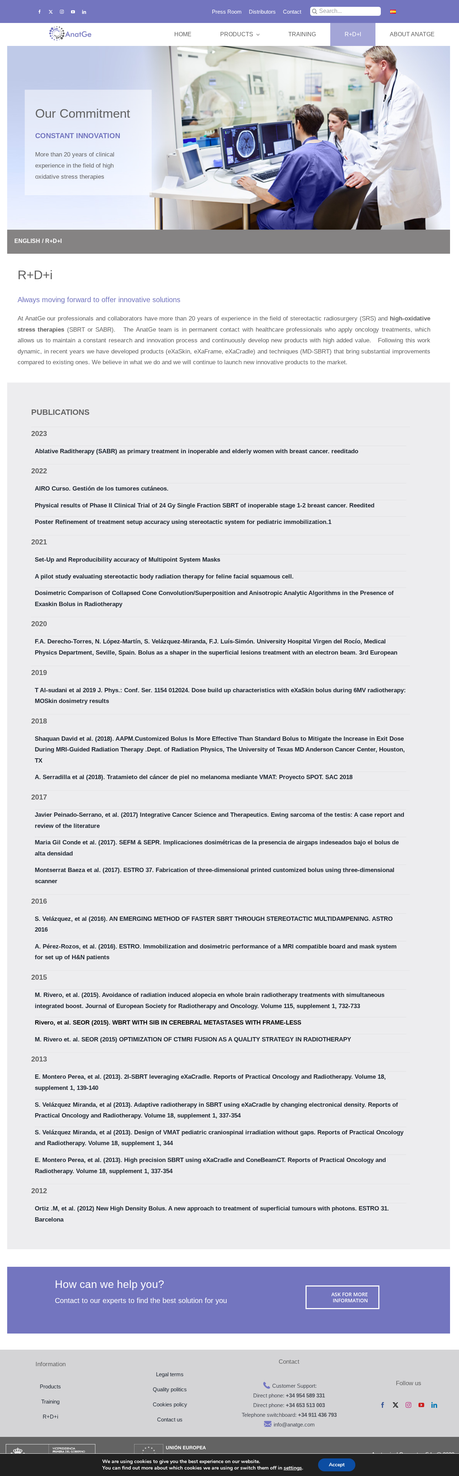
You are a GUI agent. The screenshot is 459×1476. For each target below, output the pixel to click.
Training (50, 1401)
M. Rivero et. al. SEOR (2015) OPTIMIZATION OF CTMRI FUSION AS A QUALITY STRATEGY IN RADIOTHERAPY (193, 1039)
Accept (337, 1464)
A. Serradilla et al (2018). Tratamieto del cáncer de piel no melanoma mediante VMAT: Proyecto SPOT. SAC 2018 (193, 777)
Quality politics (170, 1389)
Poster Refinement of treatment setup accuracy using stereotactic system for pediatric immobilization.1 (183, 522)
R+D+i (50, 1417)
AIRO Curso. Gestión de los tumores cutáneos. (102, 488)
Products (50, 1386)
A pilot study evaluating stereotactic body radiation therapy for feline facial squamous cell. (164, 576)
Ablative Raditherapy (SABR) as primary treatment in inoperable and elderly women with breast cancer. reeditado (196, 451)
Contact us (170, 1419)
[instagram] (62, 12)
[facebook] (40, 12)
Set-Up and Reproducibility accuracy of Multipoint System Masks (127, 559)
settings (293, 1468)
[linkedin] (84, 12)
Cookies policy (170, 1404)
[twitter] (51, 12)
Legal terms (170, 1374)
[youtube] (73, 12)
